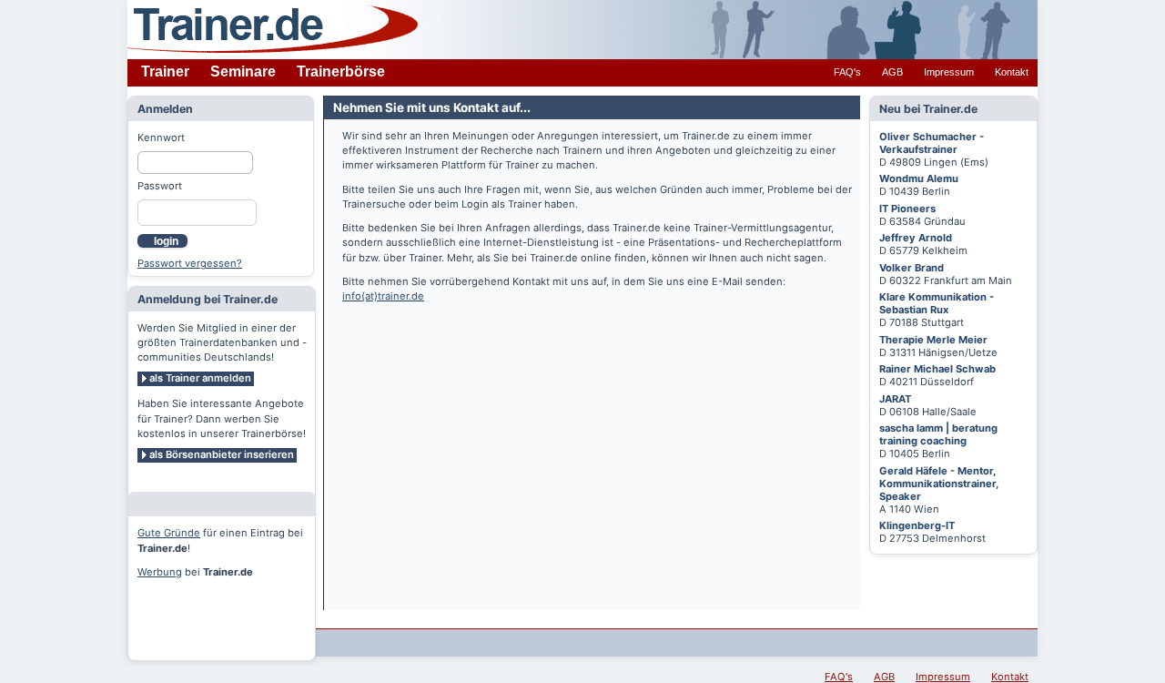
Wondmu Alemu (918, 178)
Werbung (159, 572)
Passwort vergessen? (189, 263)
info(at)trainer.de (383, 296)
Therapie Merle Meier (933, 339)
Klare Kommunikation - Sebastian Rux (936, 303)
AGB (892, 71)
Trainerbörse (341, 71)
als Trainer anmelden (200, 378)
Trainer (165, 71)
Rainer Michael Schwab (937, 368)
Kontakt (1011, 71)
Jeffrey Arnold (915, 237)
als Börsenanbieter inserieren (221, 454)
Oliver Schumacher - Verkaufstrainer (931, 143)
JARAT (895, 398)
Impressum (949, 71)
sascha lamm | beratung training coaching (938, 434)
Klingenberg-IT (917, 525)
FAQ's (847, 71)
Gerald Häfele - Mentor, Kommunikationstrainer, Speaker (938, 483)
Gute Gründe (168, 532)
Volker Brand (911, 267)
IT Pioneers (907, 208)
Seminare (243, 71)
